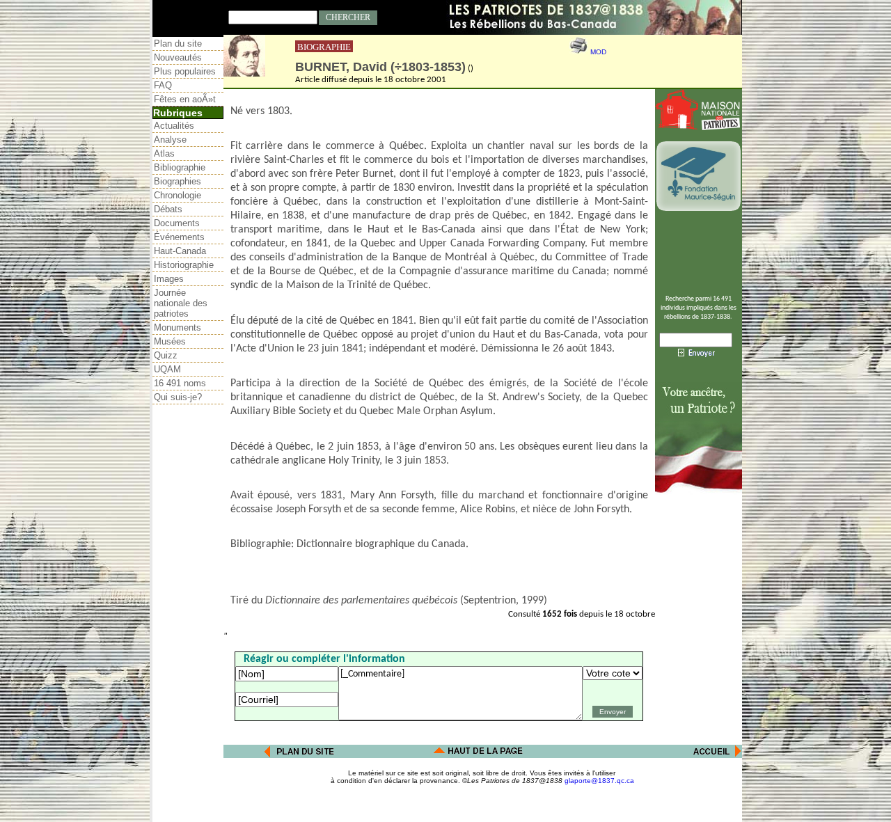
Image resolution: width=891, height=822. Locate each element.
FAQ (163, 85)
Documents (177, 223)
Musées (170, 341)
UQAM (167, 369)
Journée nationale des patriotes (180, 303)
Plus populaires (185, 71)
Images (169, 279)
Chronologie (177, 195)
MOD (598, 52)
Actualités (174, 125)
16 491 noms (180, 383)
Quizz (166, 355)
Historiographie (184, 265)
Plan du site (178, 43)
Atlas (164, 153)
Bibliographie (179, 167)
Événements (179, 237)
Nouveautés (178, 57)
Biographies (177, 181)
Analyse (170, 139)
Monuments (177, 327)
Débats (168, 209)
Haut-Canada (180, 251)
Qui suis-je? (178, 397)
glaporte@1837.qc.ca (599, 780)
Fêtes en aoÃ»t (185, 99)
